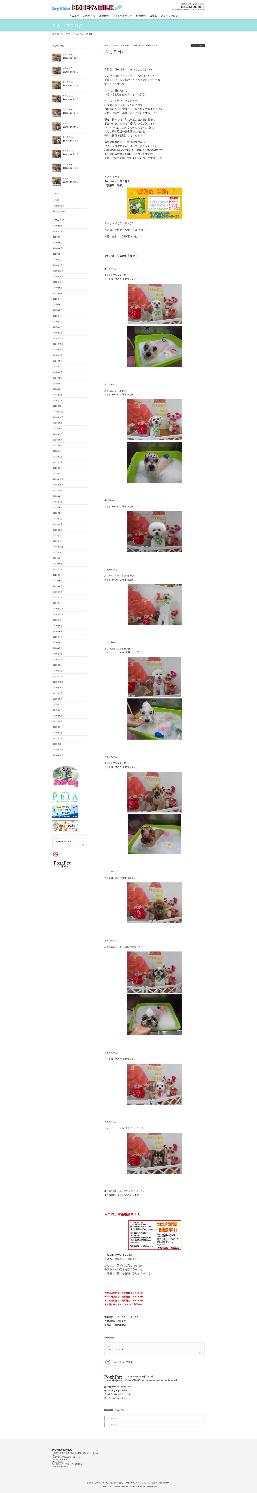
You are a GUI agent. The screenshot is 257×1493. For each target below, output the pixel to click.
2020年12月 (58, 609)
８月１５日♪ (68, 178)
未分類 (56, 200)
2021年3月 (57, 592)
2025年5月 (57, 310)
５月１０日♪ (114, 1425)
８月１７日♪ (68, 151)
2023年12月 (58, 406)
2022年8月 (57, 496)
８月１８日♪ (68, 137)
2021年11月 (58, 547)
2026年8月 (57, 226)
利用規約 (154, 1483)
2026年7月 (57, 231)
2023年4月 (57, 451)
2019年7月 (57, 704)
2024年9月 (57, 355)
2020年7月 (57, 637)
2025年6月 (57, 304)
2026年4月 (57, 248)
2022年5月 (57, 513)
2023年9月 (57, 423)
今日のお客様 (198, 45)
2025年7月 (57, 299)
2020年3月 (57, 659)
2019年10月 (58, 688)
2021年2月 (57, 597)
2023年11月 (58, 412)
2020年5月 (57, 648)
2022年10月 (58, 485)
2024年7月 (57, 366)
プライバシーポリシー (140, 1483)
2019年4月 (57, 721)
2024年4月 (57, 383)
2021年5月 (57, 581)
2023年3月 (57, 457)
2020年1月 (57, 671)
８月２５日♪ (68, 55)
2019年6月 (57, 710)
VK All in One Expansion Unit (146, 1486)
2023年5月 (57, 445)
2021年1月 (57, 603)
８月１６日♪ (68, 165)
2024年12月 (58, 338)
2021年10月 (58, 552)
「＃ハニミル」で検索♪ (122, 1362)
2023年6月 (57, 440)
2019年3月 (57, 727)
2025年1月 (57, 333)
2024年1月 (57, 400)
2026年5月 (57, 243)
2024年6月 (57, 372)
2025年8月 (57, 293)
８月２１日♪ (68, 110)
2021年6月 (57, 575)
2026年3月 (57, 254)
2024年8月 (57, 361)
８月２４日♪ (68, 68)
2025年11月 (58, 276)
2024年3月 (57, 389)
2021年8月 (57, 564)
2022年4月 (57, 519)
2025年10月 (58, 282)
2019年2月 (57, 733)
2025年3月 (57, 321)
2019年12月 (58, 676)
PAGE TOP (249, 1445)
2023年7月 (57, 434)
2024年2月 (57, 395)
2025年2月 (57, 327)
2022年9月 (57, 490)
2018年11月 (58, 750)
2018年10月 (58, 755)
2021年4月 (57, 586)
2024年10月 (58, 350)
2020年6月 (57, 642)
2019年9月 (57, 693)
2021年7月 (57, 569)
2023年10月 (58, 417)
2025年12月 (58, 271)
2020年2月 (57, 665)
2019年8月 (57, 699)
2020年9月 (57, 626)
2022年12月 (58, 473)
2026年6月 (57, 237)
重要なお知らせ (59, 211)
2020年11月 (58, 614)
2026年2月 (57, 260)
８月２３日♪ (68, 82)
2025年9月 (57, 288)
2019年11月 (58, 682)
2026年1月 (57, 265)
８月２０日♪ (68, 123)
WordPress (114, 1486)
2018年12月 (58, 744)
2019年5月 (57, 716)
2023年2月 (57, 462)
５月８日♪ (113, 1418)
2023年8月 (57, 428)
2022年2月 (57, 530)
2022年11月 (58, 479)
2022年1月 (57, 535)
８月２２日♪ (68, 96)
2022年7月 (57, 502)
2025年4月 (57, 316)
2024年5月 (57, 378)
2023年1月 (57, 468)
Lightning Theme (127, 1486)
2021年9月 (57, 558)
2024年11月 (58, 344)
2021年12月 (58, 541)
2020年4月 (57, 654)
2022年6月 (57, 507)
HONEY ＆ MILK (116, 1349)
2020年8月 (57, 631)
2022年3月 (57, 524)
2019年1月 (57, 738)
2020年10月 (58, 620)
